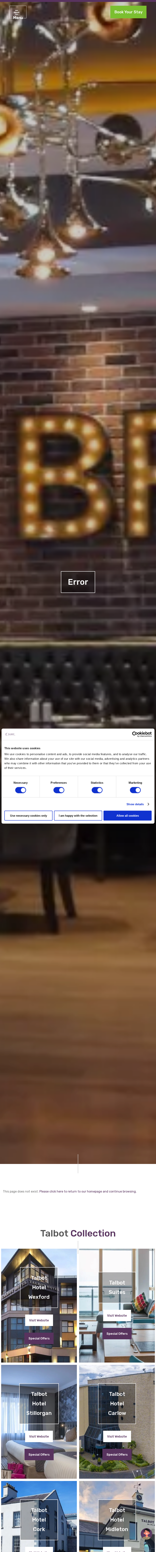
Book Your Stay (128, 12)
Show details (135, 804)
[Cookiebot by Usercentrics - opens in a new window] (135, 734)
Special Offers (39, 1338)
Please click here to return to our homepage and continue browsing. (88, 1191)
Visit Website (39, 1320)
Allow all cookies (127, 815)
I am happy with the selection (78, 815)
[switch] (58, 790)
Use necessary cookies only (28, 815)
